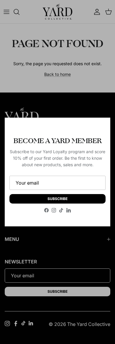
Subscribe (57, 198)
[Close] (100, 128)
